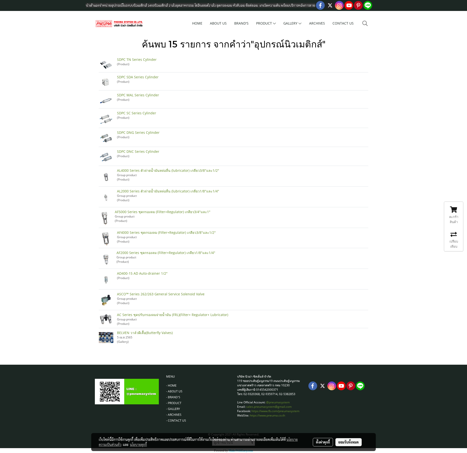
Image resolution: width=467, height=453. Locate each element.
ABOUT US (218, 23)
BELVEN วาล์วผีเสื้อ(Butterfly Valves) (145, 332)
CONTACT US (343, 23)
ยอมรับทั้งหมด (348, 442)
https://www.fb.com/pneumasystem (275, 411)
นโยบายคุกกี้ (138, 444)
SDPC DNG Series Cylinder (138, 132)
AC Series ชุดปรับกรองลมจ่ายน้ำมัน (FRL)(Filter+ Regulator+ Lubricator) (172, 314)
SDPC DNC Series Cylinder (138, 151)
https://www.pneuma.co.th (267, 415)
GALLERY (290, 23)
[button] (365, 23)
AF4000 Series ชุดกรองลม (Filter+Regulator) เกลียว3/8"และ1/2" (166, 232)
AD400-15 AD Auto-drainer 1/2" (142, 273)
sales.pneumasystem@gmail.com (269, 407)
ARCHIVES (317, 23)
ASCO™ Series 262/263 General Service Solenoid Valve (161, 294)
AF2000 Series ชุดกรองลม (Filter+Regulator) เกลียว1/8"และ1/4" (166, 252)
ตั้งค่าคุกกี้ (323, 442)
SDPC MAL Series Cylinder (138, 95)
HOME (197, 23)
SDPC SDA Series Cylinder (138, 77)
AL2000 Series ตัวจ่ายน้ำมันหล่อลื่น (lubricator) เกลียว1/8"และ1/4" (168, 191)
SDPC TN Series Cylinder (137, 59)
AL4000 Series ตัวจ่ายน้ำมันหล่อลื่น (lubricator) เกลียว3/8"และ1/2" (168, 170)
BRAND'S (241, 23)
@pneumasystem (278, 402)
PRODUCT (264, 23)
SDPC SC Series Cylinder (136, 113)
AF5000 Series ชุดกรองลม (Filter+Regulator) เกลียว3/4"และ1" (162, 211)
